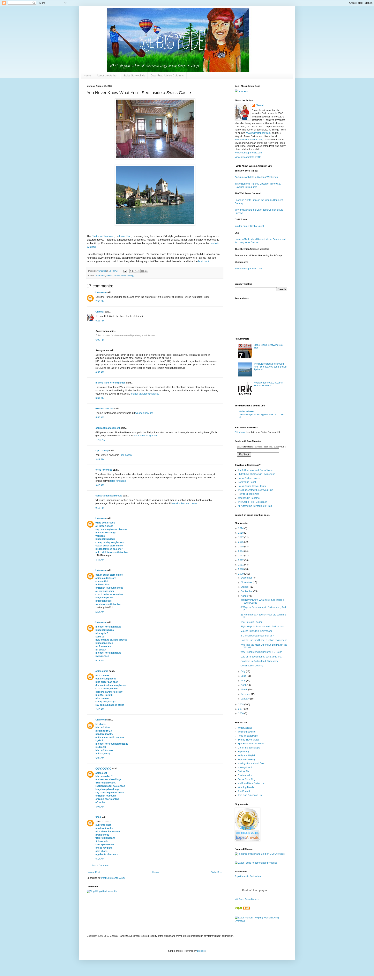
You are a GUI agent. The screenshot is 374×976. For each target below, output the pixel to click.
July (243, 671)
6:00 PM (99, 340)
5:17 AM (99, 858)
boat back (203, 261)
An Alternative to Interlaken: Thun (255, 506)
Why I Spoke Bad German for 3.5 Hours (261, 652)
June (244, 676)
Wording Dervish (246, 787)
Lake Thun (125, 236)
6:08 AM (99, 758)
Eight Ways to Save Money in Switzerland (262, 626)
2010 (241, 569)
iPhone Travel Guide (248, 739)
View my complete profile (248, 157)
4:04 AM (99, 806)
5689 (98, 817)
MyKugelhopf (245, 767)
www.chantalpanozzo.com (248, 152)
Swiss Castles (113, 275)
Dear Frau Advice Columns (167, 75)
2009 (241, 573)
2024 (241, 528)
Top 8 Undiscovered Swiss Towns (255, 470)
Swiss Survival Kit (134, 75)
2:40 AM (99, 709)
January (245, 698)
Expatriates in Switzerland (248, 876)
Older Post (216, 872)
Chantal (99, 311)
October (245, 587)
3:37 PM (99, 398)
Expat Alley (243, 751)
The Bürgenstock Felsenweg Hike (255, 490)
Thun (123, 275)
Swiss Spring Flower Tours (252, 486)
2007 (241, 709)
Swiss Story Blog (246, 779)
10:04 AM (100, 440)
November (247, 582)
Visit (246, 899)
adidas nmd (101, 671)
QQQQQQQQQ (103, 768)
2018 (241, 532)
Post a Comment (100, 865)
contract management (107, 428)
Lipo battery (102, 450)
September (247, 591)
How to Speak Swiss (248, 494)
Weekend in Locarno (249, 498)
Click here (240, 432)
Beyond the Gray (246, 759)
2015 (241, 546)
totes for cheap (103, 469)
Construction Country (252, 665)
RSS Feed (243, 91)
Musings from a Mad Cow (251, 763)
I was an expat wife (248, 735)
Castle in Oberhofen (103, 236)
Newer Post (94, 872)
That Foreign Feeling (252, 622)
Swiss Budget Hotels (248, 478)
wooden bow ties (104, 408)
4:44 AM (99, 559)
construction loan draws (108, 495)
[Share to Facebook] (142, 271)
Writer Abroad (246, 411)
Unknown (100, 292)
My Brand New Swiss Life (251, 783)
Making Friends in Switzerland (257, 631)
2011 (241, 564)
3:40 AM (99, 485)
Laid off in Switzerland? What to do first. (261, 656)
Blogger (201, 951)
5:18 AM (99, 660)
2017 (241, 537)
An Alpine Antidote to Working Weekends (256, 177)
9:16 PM (99, 508)
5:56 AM (99, 417)
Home (87, 75)
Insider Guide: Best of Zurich (250, 226)
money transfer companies (110, 382)
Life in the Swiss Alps (249, 747)
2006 (241, 713)
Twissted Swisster (247, 731)
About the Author (107, 75)
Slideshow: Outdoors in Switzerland (256, 474)
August (245, 596)
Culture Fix (243, 771)
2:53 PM (99, 301)
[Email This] (131, 271)
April (243, 685)
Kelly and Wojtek (246, 755)
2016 (241, 542)
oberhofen (100, 275)
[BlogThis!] (135, 271)
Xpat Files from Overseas (251, 743)
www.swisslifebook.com (258, 133)
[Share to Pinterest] (146, 271)
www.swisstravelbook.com (248, 139)
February (246, 694)
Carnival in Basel (247, 482)
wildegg (130, 275)
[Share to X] (139, 271)
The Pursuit (244, 791)
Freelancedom (245, 775)
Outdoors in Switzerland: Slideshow (259, 661)
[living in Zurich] (242, 908)
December (247, 577)
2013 (241, 555)
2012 (241, 560)
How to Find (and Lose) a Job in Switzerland (264, 640)
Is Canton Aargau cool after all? (257, 635)
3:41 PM (99, 459)
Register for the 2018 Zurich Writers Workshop (268, 384)
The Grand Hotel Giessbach (252, 502)
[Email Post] (124, 271)
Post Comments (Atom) (113, 878)
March (244, 689)
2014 (241, 551)
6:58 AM (99, 372)
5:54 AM (99, 612)
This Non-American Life (250, 795)
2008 (241, 704)
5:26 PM (99, 320)
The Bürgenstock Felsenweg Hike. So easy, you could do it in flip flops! (270, 366)
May (243, 680)
